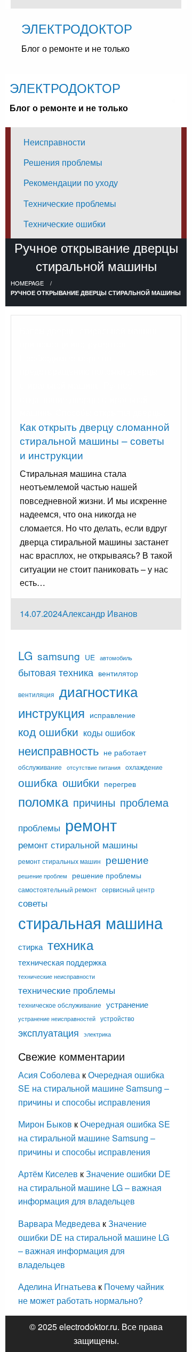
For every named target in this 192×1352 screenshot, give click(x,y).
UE (90, 657)
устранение (127, 1004)
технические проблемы (66, 989)
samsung (58, 655)
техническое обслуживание (59, 1005)
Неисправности (54, 142)
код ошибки (48, 731)
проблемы (39, 827)
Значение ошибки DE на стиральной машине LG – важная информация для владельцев (94, 1187)
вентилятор (118, 673)
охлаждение (144, 767)
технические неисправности (56, 976)
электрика (97, 1034)
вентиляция (36, 694)
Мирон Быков (46, 1124)
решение (127, 859)
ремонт (91, 824)
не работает (124, 752)
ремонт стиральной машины (78, 844)
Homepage (27, 283)
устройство (117, 1018)
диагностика (98, 691)
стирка (30, 946)
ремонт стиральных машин (59, 861)
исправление (112, 714)
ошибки (80, 782)
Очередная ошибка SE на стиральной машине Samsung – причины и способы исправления (93, 1088)
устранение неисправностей (56, 1019)
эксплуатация (48, 1032)
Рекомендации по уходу (70, 182)
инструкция (51, 712)
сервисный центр (128, 889)
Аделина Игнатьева (57, 1286)
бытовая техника (55, 672)
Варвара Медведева (59, 1223)
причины (94, 802)
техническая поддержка (62, 962)
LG (25, 655)
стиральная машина (90, 922)
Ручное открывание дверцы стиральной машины (84, 399)
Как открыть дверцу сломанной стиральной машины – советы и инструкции (95, 440)
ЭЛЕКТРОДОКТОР (76, 28)
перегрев (120, 783)
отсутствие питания (94, 767)
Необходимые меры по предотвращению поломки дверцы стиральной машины (89, 371)
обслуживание (40, 767)
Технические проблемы (69, 203)
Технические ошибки (64, 224)
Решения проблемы (62, 162)
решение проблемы (106, 875)
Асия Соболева (50, 1075)
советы (32, 902)
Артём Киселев (48, 1174)
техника (70, 945)
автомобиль (116, 658)
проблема (144, 802)
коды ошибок (109, 732)
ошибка (38, 782)
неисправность (58, 750)
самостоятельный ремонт (57, 889)
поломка (43, 801)
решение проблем (42, 876)
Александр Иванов (100, 613)
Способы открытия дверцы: (110, 412)
